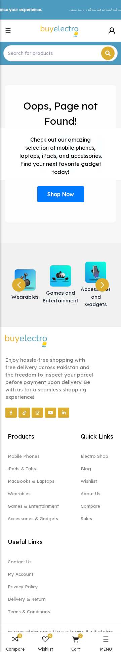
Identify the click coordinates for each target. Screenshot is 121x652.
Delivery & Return (27, 599)
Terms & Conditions (29, 611)
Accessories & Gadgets (33, 518)
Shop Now (60, 194)
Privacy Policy (23, 586)
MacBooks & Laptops (31, 481)
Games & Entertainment (33, 506)
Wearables (19, 493)
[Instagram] (37, 413)
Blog (86, 468)
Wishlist (89, 481)
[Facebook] (11, 413)
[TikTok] (24, 413)
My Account (20, 574)
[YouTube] (50, 413)
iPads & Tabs (22, 468)
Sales (86, 518)
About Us (90, 493)
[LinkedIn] (63, 413)
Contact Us (20, 561)
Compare (90, 506)
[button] (102, 285)
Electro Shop (94, 456)
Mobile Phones (24, 456)
